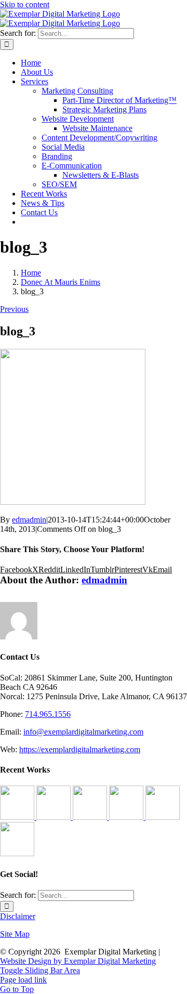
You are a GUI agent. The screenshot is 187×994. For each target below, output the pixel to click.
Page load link (23, 979)
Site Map (15, 934)
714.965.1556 (48, 714)
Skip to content (24, 4)
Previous (14, 309)
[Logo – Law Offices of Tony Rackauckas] (54, 817)
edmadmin (29, 519)
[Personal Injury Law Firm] (17, 853)
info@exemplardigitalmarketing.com (83, 731)
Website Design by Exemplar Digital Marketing (78, 961)
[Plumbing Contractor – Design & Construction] (18, 817)
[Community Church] (162, 817)
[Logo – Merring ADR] (91, 817)
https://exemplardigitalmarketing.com (79, 749)
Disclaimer (17, 916)
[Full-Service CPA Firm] (127, 817)
